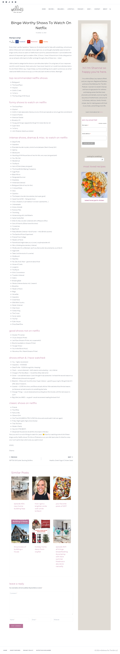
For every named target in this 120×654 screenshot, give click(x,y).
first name (85, 125)
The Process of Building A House (20, 549)
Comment (13, 593)
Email (34, 619)
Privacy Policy (28, 650)
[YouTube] (15, 2)
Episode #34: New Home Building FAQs (19, 506)
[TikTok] (9, 2)
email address (86, 133)
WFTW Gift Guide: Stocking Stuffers (21, 458)
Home (44, 9)
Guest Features (15, 650)
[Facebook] (3, 2)
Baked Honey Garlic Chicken (94, 200)
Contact (97, 9)
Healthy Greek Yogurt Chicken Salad (61, 458)
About (105, 9)
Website (56, 619)
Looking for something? (94, 156)
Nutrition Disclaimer (43, 650)
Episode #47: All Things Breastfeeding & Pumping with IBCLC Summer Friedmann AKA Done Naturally (62, 556)
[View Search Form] (110, 9)
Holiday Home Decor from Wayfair (41, 549)
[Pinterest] (12, 2)
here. (101, 112)
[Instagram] (6, 2)
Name (12, 619)
